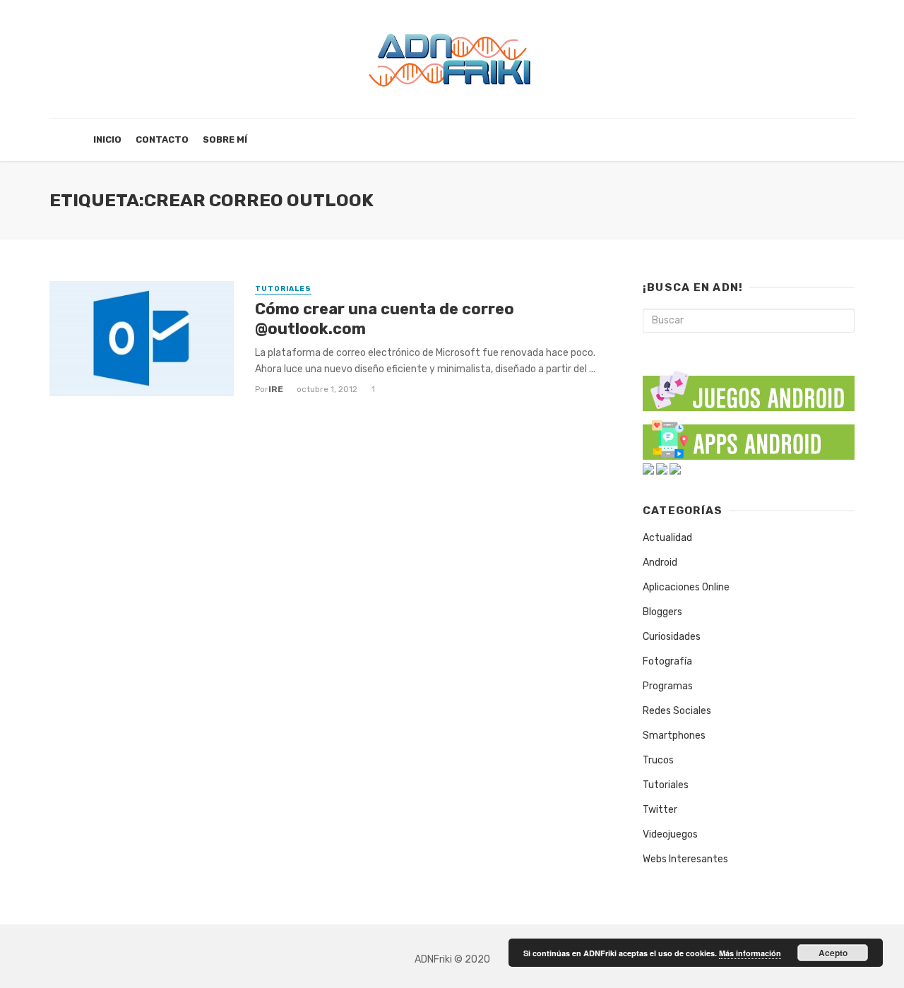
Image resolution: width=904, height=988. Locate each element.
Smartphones (674, 736)
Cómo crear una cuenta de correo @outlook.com (384, 319)
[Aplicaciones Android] (749, 437)
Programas (668, 686)
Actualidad (667, 538)
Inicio (107, 139)
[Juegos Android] (749, 386)
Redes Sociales (677, 711)
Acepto (833, 952)
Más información (750, 953)
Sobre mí (225, 139)
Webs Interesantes (685, 859)
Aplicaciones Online (686, 587)
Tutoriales (283, 289)
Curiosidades (672, 637)
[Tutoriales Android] (661, 469)
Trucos (658, 760)
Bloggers (662, 612)
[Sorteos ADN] (675, 469)
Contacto (162, 139)
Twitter (660, 810)
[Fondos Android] (648, 469)
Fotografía (667, 661)
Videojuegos (670, 834)
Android (660, 563)
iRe (275, 389)
